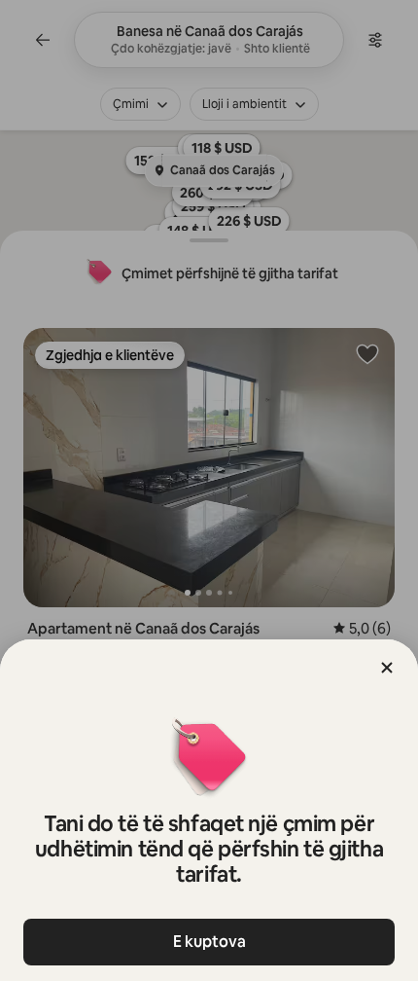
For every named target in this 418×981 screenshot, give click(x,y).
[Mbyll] (387, 667)
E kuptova (209, 941)
